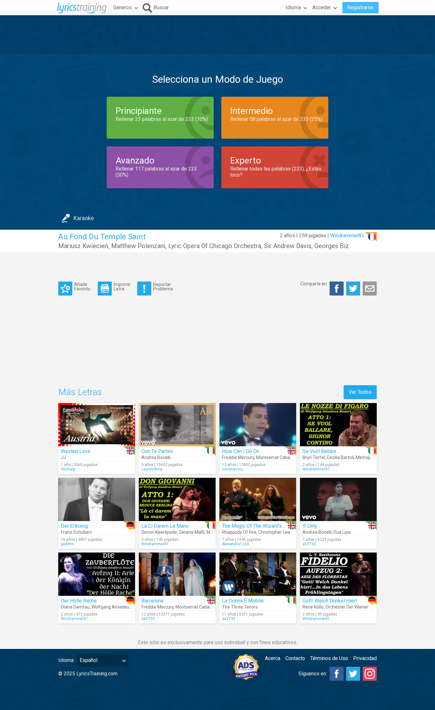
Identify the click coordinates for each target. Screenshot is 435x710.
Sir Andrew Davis (287, 246)
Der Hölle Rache (79, 601)
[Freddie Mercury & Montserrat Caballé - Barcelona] (177, 574)
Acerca (272, 658)
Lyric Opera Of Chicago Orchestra (214, 246)
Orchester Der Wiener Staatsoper (358, 606)
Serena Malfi (191, 532)
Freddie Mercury (238, 457)
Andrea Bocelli (155, 457)
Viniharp (68, 469)
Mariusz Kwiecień (83, 246)
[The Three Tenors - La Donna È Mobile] (257, 574)
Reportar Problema (163, 286)
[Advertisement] (217, 34)
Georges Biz (331, 246)
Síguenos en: (312, 674)
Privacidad (365, 658)
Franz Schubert (76, 532)
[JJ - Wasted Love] (96, 424)
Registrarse (360, 7)
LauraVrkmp (151, 469)
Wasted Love (75, 451)
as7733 (309, 544)
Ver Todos (360, 392)
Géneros (122, 7)
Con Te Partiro (157, 451)
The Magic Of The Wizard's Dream (260, 526)
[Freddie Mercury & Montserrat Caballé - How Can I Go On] (257, 424)
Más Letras (80, 392)
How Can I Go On (240, 451)
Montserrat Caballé (275, 457)
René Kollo (313, 606)
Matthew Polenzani (138, 246)
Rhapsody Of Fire (239, 532)
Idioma (293, 7)
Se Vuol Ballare (319, 451)
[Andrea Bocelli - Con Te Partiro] (177, 424)
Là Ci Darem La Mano (165, 526)
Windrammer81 (347, 236)
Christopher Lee (274, 532)
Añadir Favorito (82, 286)
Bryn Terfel (314, 457)
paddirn (67, 544)
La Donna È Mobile (243, 601)
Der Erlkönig (74, 526)
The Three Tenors (240, 606)
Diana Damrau (75, 606)
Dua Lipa (342, 532)
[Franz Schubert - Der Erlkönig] (96, 499)
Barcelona (152, 601)
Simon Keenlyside (159, 532)
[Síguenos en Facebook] (337, 674)
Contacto (295, 658)
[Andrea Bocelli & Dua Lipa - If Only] (338, 499)
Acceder (321, 7)
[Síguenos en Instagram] (370, 674)
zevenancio (232, 469)
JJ (63, 457)
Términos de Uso (329, 658)
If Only (310, 526)
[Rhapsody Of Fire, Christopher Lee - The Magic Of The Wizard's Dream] (257, 499)
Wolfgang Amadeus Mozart (119, 606)
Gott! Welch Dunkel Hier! (330, 601)
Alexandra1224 (235, 544)
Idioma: (66, 660)
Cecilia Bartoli (340, 457)
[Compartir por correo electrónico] (370, 289)
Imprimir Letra (122, 286)
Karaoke (84, 218)
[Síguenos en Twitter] (353, 674)
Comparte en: (314, 284)
